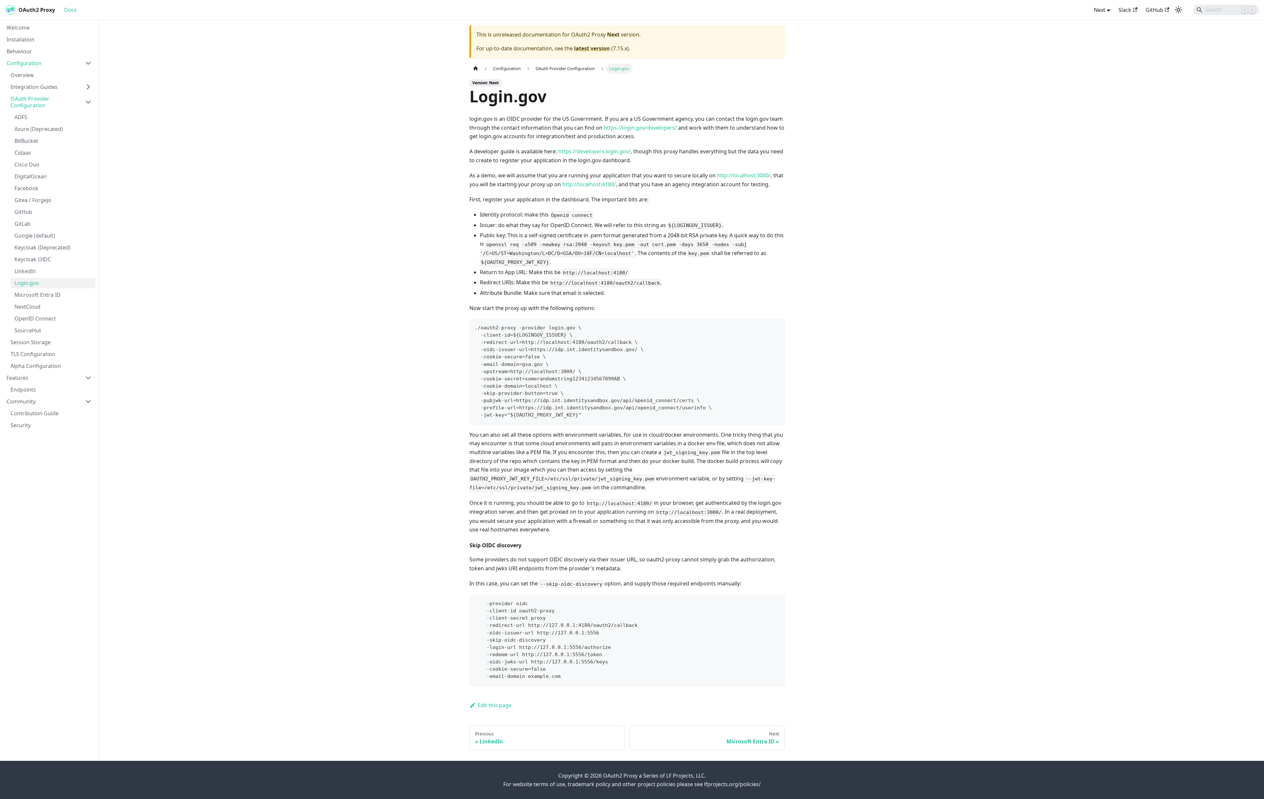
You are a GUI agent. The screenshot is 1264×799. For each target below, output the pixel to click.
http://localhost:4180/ (589, 184)
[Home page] (475, 69)
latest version (592, 48)
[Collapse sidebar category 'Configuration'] (88, 63)
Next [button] (1099, 9)
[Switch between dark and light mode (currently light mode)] (1178, 10)
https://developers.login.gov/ (594, 151)
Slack (1125, 9)
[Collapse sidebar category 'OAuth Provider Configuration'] (88, 102)
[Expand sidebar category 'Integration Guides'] (88, 87)
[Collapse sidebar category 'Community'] (88, 401)
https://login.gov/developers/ (640, 127)
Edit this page (495, 705)
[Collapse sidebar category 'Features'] (88, 378)
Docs (70, 9)
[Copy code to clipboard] (776, 327)
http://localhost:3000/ (744, 175)
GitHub (1154, 9)
